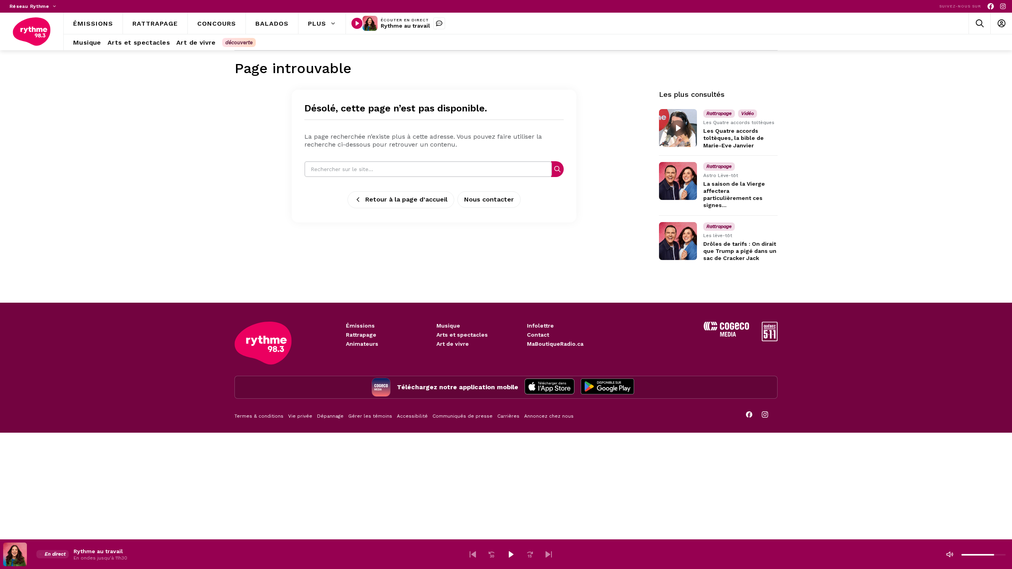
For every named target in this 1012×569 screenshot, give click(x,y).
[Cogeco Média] (726, 334)
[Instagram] (1003, 6)
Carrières (508, 416)
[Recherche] (557, 169)
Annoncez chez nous (549, 416)
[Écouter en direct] (357, 23)
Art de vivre (452, 344)
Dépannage (330, 416)
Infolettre (540, 325)
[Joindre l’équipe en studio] (439, 23)
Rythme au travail (405, 26)
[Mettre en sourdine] (949, 554)
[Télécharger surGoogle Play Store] (607, 387)
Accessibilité (412, 416)
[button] (473, 554)
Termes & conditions (258, 416)
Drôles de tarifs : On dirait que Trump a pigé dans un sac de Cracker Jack (739, 251)
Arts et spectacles (462, 335)
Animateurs (362, 344)
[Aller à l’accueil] (32, 31)
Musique (448, 325)
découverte (239, 42)
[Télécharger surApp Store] (549, 387)
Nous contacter (489, 199)
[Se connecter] (1001, 23)
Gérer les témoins (370, 416)
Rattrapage (361, 335)
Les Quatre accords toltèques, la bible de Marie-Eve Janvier (733, 138)
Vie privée (300, 416)
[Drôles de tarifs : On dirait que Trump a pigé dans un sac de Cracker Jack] (678, 241)
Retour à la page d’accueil (406, 199)
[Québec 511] (770, 339)
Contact (538, 335)
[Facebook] (990, 6)
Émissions (360, 325)
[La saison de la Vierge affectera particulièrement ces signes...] (678, 181)
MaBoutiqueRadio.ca (555, 344)
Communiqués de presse (462, 416)
